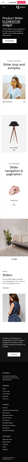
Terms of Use (6, 391)
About (4, 388)
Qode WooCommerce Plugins (10, 410)
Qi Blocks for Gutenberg (9, 425)
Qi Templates (6, 428)
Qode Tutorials (6, 442)
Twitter (4, 447)
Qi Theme (5, 408)
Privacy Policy (6, 393)
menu (3, 7)
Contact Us (6, 399)
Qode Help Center (7, 439)
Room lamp (14, 148)
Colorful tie (14, 200)
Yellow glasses (7, 102)
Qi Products (3, 2)
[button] (13, 259)
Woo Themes (6, 420)
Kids (4, 103)
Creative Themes (7, 418)
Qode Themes (6, 413)
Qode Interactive (10, 457)
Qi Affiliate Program (8, 423)
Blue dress (7, 297)
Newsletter (5, 396)
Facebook (5, 444)
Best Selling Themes (8, 415)
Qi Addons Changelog (8, 430)
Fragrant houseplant (14, 234)
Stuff (14, 202)
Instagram (5, 449)
